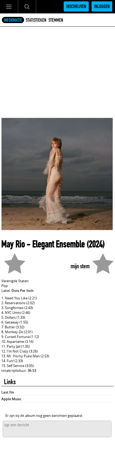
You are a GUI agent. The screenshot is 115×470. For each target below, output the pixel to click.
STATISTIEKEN (36, 20)
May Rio (13, 244)
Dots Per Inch (22, 290)
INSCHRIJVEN (76, 6)
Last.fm (7, 392)
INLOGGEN (102, 6)
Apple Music (11, 398)
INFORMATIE (13, 20)
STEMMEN (55, 20)
